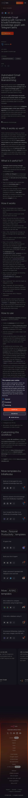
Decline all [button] (14, 413)
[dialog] (14, 399)
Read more (5, 395)
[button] (14, 417)
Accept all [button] (15, 409)
